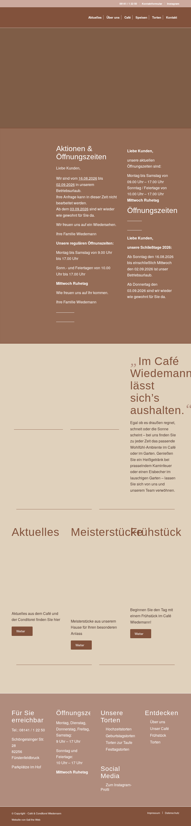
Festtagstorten (117, 749)
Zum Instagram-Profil (116, 787)
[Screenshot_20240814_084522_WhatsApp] (29, 158)
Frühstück (158, 735)
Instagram (173, 3)
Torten (155, 742)
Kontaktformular (152, 3)
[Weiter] (110, 384)
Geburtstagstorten (120, 735)
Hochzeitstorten (119, 729)
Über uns (157, 721)
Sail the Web (33, 819)
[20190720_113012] (93, 575)
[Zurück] (22, 384)
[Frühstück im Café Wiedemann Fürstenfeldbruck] (153, 570)
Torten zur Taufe (119, 742)
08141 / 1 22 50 (128, 3)
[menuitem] (128, 3)
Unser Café (159, 728)
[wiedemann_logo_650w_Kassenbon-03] (36, 17)
